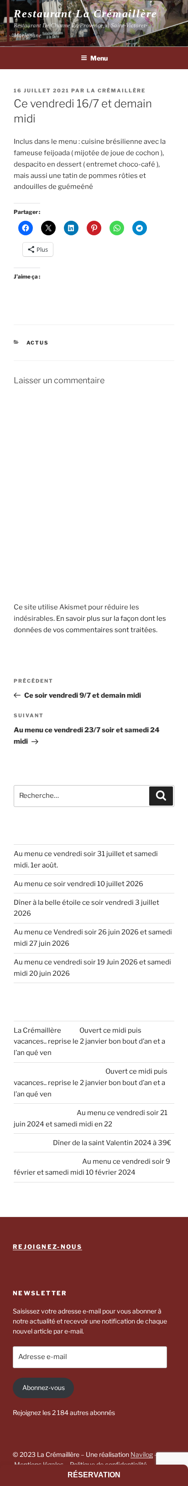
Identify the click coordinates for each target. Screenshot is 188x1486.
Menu (99, 58)
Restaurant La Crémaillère (85, 14)
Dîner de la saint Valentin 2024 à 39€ (112, 1143)
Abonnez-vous (43, 1387)
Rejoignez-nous (47, 1246)
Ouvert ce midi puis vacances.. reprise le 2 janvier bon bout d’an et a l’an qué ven (89, 1041)
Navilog (142, 1454)
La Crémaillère (116, 90)
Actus (37, 343)
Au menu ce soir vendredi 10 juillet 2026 (78, 884)
